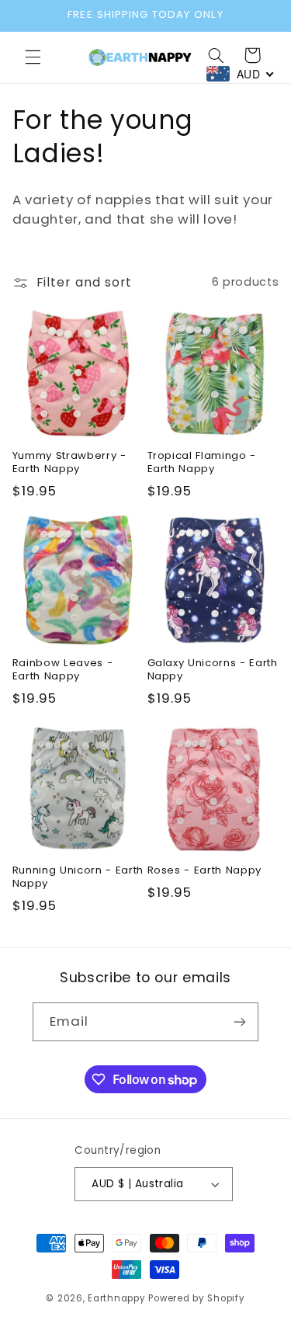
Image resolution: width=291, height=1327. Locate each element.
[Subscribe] (240, 1021)
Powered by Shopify (196, 1298)
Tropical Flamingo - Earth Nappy (202, 463)
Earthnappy (116, 1298)
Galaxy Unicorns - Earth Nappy (212, 670)
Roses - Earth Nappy (204, 870)
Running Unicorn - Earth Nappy (78, 877)
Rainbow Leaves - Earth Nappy (62, 670)
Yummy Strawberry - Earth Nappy (69, 463)
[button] (32, 57)
